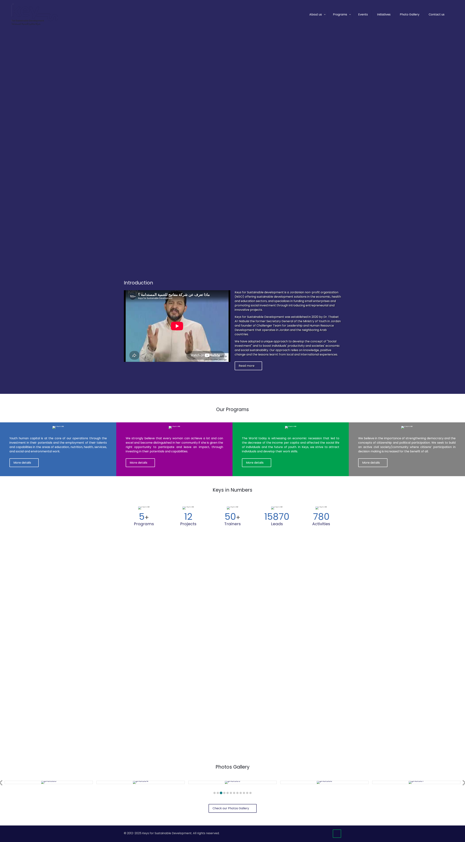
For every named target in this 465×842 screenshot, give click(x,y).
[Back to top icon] (337, 833)
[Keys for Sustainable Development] (34, 14)
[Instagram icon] (327, 833)
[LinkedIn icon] (324, 833)
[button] (214, 793)
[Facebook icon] (316, 833)
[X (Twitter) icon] (320, 833)
